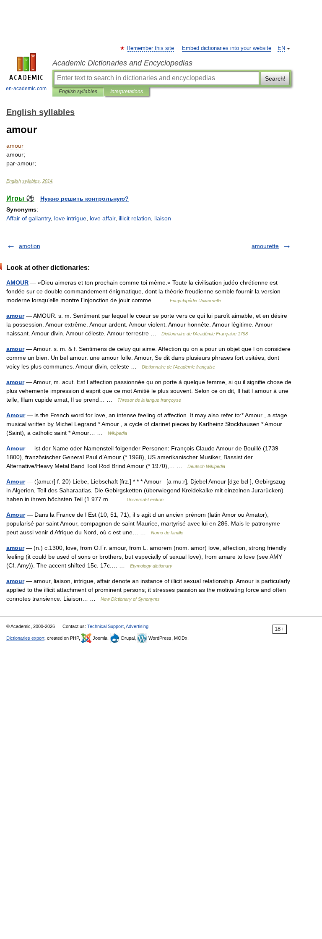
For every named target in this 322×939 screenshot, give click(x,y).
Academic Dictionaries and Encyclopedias (122, 63)
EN (281, 48)
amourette (265, 246)
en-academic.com (26, 89)
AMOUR (17, 282)
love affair (102, 218)
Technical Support (105, 626)
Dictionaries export (25, 638)
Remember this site (150, 48)
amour (15, 315)
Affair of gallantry (28, 218)
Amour (15, 415)
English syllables (78, 91)
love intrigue (70, 218)
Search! (275, 78)
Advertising (137, 626)
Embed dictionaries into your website (226, 48)
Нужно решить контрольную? (84, 198)
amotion (29, 246)
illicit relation (135, 218)
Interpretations (126, 91)
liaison (162, 218)
